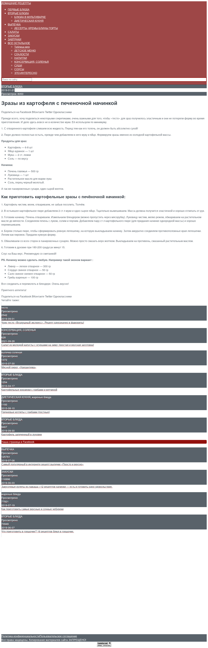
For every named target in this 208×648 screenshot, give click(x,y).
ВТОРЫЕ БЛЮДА (18, 13)
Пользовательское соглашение (58, 636)
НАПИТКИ (20, 58)
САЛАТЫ (13, 32)
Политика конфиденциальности (20, 636)
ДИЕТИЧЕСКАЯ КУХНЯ (29, 21)
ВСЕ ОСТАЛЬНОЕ (19, 43)
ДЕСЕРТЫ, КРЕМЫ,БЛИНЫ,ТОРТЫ (36, 28)
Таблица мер (22, 47)
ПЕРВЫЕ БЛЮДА (18, 9)
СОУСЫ (19, 69)
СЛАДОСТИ (21, 54)
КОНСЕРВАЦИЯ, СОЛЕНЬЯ (31, 62)
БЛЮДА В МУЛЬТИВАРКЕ (30, 17)
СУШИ (18, 65)
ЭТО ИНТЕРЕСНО (25, 73)
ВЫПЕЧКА (14, 24)
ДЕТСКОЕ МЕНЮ (25, 50)
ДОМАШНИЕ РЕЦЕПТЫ (16, 3)
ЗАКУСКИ (14, 35)
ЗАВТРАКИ (14, 39)
